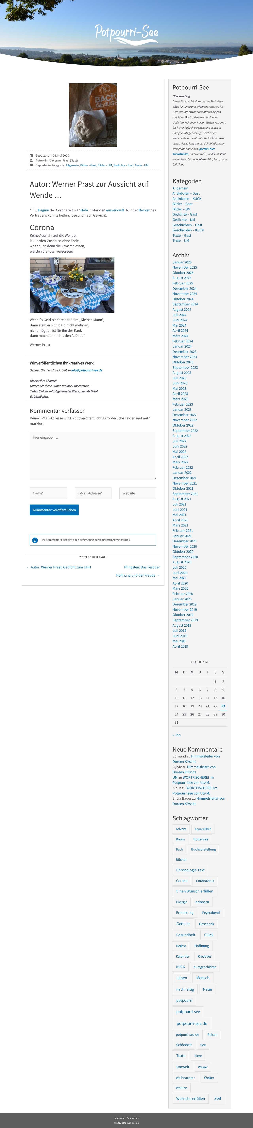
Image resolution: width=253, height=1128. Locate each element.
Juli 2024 (179, 314)
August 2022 (182, 435)
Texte (180, 1055)
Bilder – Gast (183, 203)
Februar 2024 (183, 341)
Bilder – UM (182, 209)
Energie (181, 902)
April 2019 (180, 646)
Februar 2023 (183, 404)
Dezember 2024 (184, 288)
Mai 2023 (179, 388)
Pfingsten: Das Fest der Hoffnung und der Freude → (138, 568)
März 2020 (180, 588)
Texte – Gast (182, 235)
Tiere (198, 1055)
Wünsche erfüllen (190, 1098)
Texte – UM (181, 240)
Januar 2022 (182, 472)
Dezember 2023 (184, 351)
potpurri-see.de (187, 1034)
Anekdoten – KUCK (187, 198)
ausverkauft (115, 210)
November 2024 (185, 293)
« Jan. (177, 734)
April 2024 (180, 330)
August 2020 (182, 562)
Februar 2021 (183, 530)
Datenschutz (133, 1118)
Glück (208, 934)
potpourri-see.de (192, 1023)
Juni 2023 (180, 383)
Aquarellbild (203, 829)
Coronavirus (205, 880)
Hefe (84, 210)
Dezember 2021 (184, 477)
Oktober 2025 (183, 272)
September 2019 (185, 620)
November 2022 (185, 419)
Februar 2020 (183, 593)
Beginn (43, 210)
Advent (181, 829)
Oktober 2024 (183, 298)
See (203, 1044)
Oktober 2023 (183, 362)
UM (175, 777)
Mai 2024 (179, 325)
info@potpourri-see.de (86, 370)
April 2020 (180, 583)
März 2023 (180, 398)
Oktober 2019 (183, 614)
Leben (182, 977)
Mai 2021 (179, 514)
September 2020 (185, 556)
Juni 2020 (180, 572)
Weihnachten (185, 1077)
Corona (182, 880)
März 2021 (180, 525)
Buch (179, 849)
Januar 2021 (182, 535)
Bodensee (200, 839)
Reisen (212, 1034)
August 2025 (182, 277)
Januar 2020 (182, 599)
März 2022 (180, 462)
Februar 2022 (183, 467)
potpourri (184, 1000)
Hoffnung (201, 945)
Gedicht (183, 923)
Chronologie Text (190, 870)
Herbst (181, 946)
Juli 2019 (179, 630)
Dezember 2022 (184, 414)
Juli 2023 (179, 377)
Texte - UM (141, 165)
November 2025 (185, 267)
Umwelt (182, 1066)
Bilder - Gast (88, 165)
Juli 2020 (179, 567)
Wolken (181, 1088)
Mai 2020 (179, 577)
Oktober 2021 (183, 488)
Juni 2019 (180, 635)
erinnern (202, 902)
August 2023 (182, 372)
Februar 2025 (183, 283)
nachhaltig (185, 989)
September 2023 (185, 367)
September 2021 (185, 493)
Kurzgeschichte (205, 967)
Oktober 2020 (183, 551)
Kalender (182, 956)
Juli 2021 (179, 504)
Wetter (209, 1077)
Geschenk (206, 924)
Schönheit (184, 1044)
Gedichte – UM (184, 219)
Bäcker (144, 210)
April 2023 (180, 393)
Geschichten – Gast (187, 224)
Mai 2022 (179, 451)
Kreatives (204, 956)
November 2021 (185, 483)
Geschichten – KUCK (188, 230)
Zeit (217, 1098)
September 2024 (185, 304)
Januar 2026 (182, 262)
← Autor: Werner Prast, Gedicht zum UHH (58, 567)
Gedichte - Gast (123, 165)
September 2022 (185, 430)
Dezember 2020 (184, 541)
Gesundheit (185, 934)
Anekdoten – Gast (186, 193)
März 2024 (180, 335)
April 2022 (180, 456)
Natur (207, 989)
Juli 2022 (179, 441)
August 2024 (182, 309)
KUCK (180, 966)
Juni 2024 (180, 319)
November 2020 (185, 546)
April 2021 (180, 520)
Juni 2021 (180, 509)
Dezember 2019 (184, 604)
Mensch (202, 977)
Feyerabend (211, 912)
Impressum (119, 1118)
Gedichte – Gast (185, 214)
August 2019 (182, 625)
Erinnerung (185, 912)
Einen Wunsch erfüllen (194, 891)
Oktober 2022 (183, 425)
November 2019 (185, 609)
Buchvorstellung (203, 849)
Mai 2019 (179, 641)
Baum (180, 839)
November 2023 (185, 356)
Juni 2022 (180, 446)
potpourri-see (188, 1011)
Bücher (181, 859)
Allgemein (72, 165)
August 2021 (182, 498)
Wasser (203, 1067)
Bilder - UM (105, 165)
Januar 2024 (182, 346)
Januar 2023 (182, 409)
